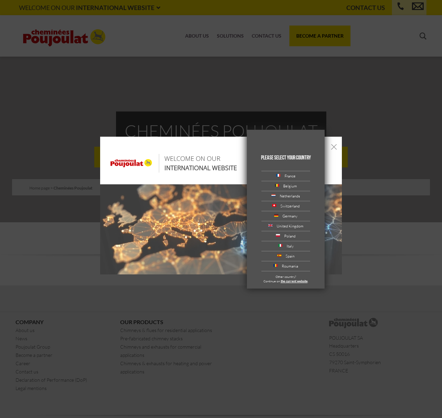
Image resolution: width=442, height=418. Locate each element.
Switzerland (290, 206)
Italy (290, 246)
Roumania (290, 266)
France (290, 176)
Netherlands (290, 196)
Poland (290, 236)
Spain (290, 256)
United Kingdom (290, 226)
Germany (289, 216)
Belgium (290, 186)
